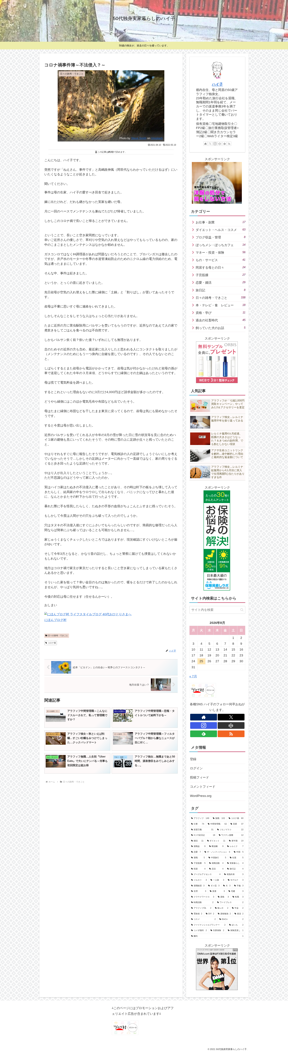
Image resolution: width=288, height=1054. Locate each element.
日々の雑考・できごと (58, 635)
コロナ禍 (52, 643)
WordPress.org (201, 796)
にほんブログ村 (55, 620)
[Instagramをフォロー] (215, 143)
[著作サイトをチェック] (205, 143)
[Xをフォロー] (210, 143)
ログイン (196, 768)
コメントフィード (202, 786)
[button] (242, 610)
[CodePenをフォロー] (220, 143)
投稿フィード (199, 777)
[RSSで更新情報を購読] (229, 143)
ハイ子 (217, 84)
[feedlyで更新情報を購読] (224, 143)
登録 (193, 759)
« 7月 (193, 676)
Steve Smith (138, 138)
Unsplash (157, 138)
